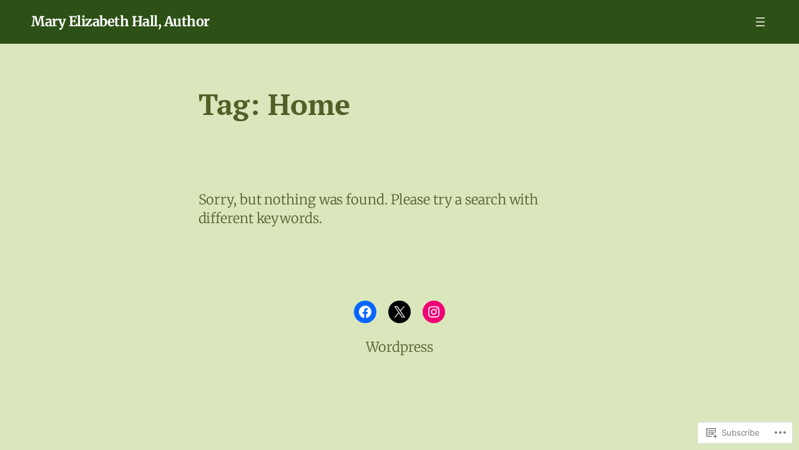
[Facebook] (365, 312)
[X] (399, 312)
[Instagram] (434, 312)
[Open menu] (760, 21)
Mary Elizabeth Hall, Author (120, 21)
